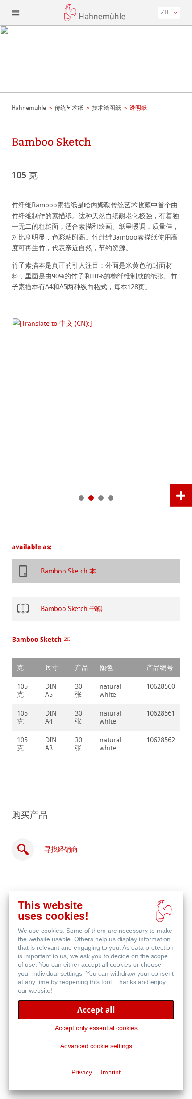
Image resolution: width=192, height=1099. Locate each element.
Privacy (81, 1072)
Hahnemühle (29, 108)
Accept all (96, 1009)
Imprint (111, 1072)
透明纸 (138, 108)
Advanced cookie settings (96, 1045)
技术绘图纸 (106, 108)
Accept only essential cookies (96, 1028)
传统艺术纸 (68, 108)
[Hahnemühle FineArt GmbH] (94, 12)
